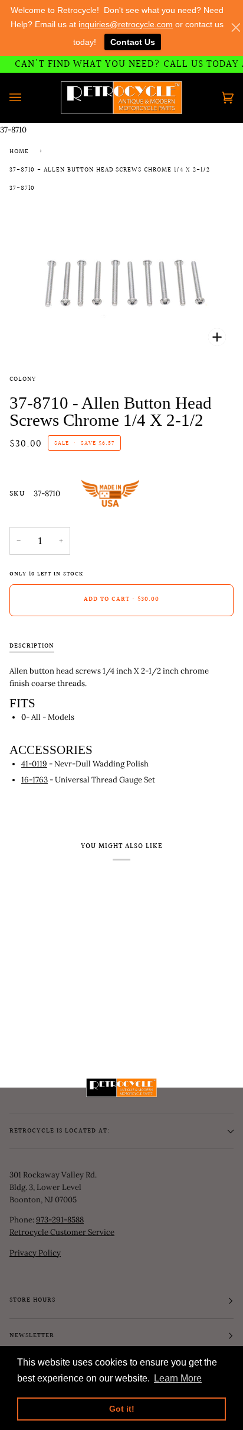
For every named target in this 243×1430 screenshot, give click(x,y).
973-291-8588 (60, 1220)
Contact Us (132, 42)
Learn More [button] (178, 1378)
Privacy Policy (35, 1253)
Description (31, 646)
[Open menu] (27, 97)
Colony (22, 379)
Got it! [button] (121, 1408)
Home (19, 152)
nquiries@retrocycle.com (126, 24)
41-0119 (34, 764)
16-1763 (34, 780)
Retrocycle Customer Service (61, 1232)
